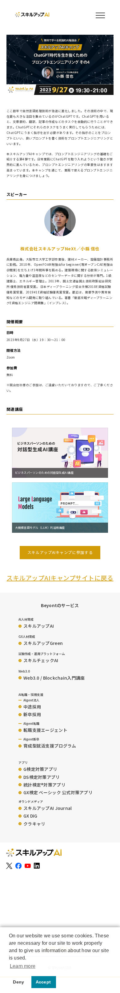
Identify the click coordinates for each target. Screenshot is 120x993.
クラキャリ (34, 824)
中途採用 (32, 707)
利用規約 (13, 896)
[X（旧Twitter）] (9, 866)
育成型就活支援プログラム (49, 746)
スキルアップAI (38, 626)
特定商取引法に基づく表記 (28, 888)
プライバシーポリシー (25, 913)
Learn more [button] (22, 966)
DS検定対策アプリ (41, 777)
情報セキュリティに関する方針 (32, 921)
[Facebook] (18, 866)
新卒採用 (32, 714)
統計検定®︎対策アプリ (44, 785)
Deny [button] (18, 981)
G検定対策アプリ (40, 769)
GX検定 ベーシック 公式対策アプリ (58, 792)
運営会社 (13, 880)
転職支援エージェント (45, 730)
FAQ (9, 904)
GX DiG (30, 816)
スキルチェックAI (40, 660)
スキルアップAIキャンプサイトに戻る (59, 577)
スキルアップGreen (43, 643)
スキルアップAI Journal (47, 808)
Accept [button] (43, 981)
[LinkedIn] (37, 866)
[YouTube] (28, 866)
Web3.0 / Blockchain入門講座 (54, 678)
